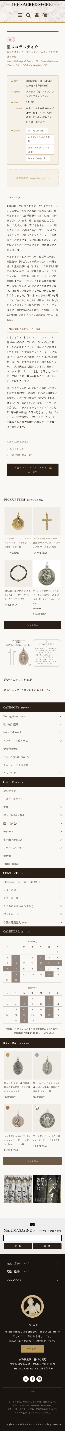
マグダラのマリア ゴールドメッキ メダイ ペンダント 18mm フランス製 (17, 542)
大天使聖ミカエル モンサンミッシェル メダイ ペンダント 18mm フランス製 (17, 1140)
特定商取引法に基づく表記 (39, 1405)
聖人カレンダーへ (17, 449)
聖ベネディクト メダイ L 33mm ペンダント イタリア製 (46, 1138)
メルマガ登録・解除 (24, 1412)
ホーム (11, 1401)
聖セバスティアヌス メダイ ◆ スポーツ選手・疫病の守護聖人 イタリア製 (46, 1087)
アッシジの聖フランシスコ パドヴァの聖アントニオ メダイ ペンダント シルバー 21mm (46, 597)
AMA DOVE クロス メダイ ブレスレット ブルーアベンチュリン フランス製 (17, 595)
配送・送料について (46, 1401)
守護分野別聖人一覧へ (20, 454)
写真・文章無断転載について (43, 1408)
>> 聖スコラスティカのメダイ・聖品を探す (32, 469)
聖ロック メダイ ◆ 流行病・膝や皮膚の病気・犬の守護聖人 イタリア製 (18, 1087)
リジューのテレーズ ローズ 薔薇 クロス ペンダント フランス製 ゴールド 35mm (46, 542)
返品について (19, 1405)
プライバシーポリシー (18, 1408)
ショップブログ (42, 1412)
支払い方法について (26, 1401)
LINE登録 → (32, 1349)
